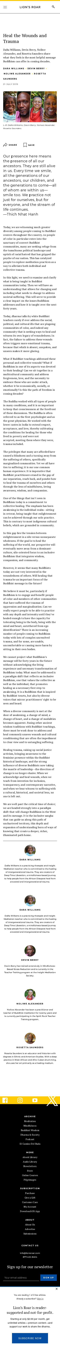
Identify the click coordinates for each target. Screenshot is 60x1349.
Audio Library (30, 1161)
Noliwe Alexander (17, 73)
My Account (30, 1206)
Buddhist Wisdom (30, 1130)
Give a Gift (30, 1197)
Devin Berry (36, 68)
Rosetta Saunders (30, 1047)
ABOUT (30, 1220)
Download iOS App (30, 1211)
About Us (30, 1224)
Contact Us (29, 1245)
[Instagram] (22, 1100)
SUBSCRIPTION (30, 1188)
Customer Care (30, 1202)
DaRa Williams (13, 68)
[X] (52, 1100)
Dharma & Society (30, 1134)
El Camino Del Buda (30, 1143)
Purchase (30, 1193)
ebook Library (30, 1157)
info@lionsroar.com (30, 1253)
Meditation (30, 1121)
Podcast (30, 1139)
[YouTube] (37, 1100)
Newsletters (30, 1166)
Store (30, 1170)
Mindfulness (30, 1125)
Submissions (30, 1233)
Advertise (30, 1229)
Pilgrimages (30, 1179)
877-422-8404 (30, 1257)
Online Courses (30, 1175)
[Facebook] (7, 1100)
